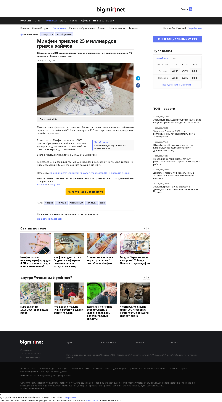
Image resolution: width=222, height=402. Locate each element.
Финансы (51, 20)
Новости (25, 20)
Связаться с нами (80, 368)
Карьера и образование (82, 28)
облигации (61, 202)
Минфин (49, 202)
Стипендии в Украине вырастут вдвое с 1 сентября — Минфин (100, 260)
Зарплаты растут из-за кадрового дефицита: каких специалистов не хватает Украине (176, 189)
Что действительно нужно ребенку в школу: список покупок (69, 309)
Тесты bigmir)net (64, 34)
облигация (92, 202)
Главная (24, 28)
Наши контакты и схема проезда (37, 368)
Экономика (59, 28)
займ (102, 202)
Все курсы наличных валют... (177, 84)
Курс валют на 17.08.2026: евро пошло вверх (34, 309)
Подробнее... (71, 397)
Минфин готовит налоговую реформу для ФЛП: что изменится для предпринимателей (35, 261)
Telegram (55, 184)
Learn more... (93, 400)
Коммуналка (47, 34)
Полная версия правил (32, 388)
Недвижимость (117, 28)
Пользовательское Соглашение (148, 368)
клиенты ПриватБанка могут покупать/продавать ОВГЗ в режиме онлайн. (90, 172)
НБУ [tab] (174, 58)
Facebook (42, 184)
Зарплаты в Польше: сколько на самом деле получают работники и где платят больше (177, 121)
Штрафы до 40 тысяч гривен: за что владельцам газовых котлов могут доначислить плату (173, 147)
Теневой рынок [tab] (162, 58)
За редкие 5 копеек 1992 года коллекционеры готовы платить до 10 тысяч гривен (174, 133)
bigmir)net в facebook (49, 218)
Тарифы (133, 28)
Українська (195, 28)
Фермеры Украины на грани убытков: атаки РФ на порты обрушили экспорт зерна (134, 311)
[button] (144, 228)
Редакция (62, 368)
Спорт (38, 20)
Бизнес (102, 28)
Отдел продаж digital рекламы (55, 375)
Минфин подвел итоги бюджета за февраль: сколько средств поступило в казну (67, 261)
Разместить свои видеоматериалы (111, 368)
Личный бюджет (41, 28)
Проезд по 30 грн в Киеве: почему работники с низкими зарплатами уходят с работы (176, 161)
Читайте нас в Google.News (85, 191)
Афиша (85, 20)
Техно (73, 20)
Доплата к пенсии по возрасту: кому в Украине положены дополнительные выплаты (99, 312)
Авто (63, 20)
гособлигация (76, 202)
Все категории (105, 20)
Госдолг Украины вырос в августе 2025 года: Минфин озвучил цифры (135, 260)
